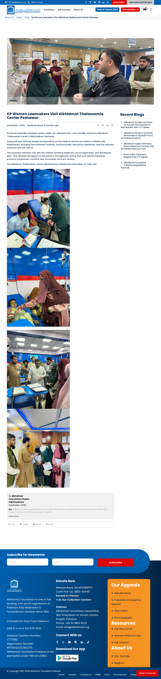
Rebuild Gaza (122, 593)
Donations (49, 9)
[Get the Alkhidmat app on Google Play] (67, 658)
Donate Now (129, 9)
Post (13, 524)
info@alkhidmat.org (76, 627)
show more (14, 516)
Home (62, 674)
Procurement (120, 674)
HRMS (98, 674)
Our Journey (122, 656)
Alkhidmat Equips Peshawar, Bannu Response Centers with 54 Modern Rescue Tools (137, 146)
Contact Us (85, 674)
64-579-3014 (33, 628)
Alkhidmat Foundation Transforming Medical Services (133, 165)
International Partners (140, 2)
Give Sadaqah (123, 617)
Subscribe (115, 562)
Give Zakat (119, 2)
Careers (72, 674)
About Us (78, 9)
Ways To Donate (147, 673)
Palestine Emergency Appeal (126, 602)
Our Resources (123, 629)
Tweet (25, 524)
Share (38, 524)
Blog (27, 17)
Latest (19, 17)
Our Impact (121, 642)
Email (50, 524)
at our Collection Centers (74, 599)
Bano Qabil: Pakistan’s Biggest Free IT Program (136, 155)
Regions (119, 663)
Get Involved (64, 9)
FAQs (107, 674)
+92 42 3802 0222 (76, 623)
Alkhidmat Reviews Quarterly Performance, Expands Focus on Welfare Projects (137, 135)
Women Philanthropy (127, 635)
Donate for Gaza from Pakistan (29, 621)
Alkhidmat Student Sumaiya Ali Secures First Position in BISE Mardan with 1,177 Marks (136, 125)
